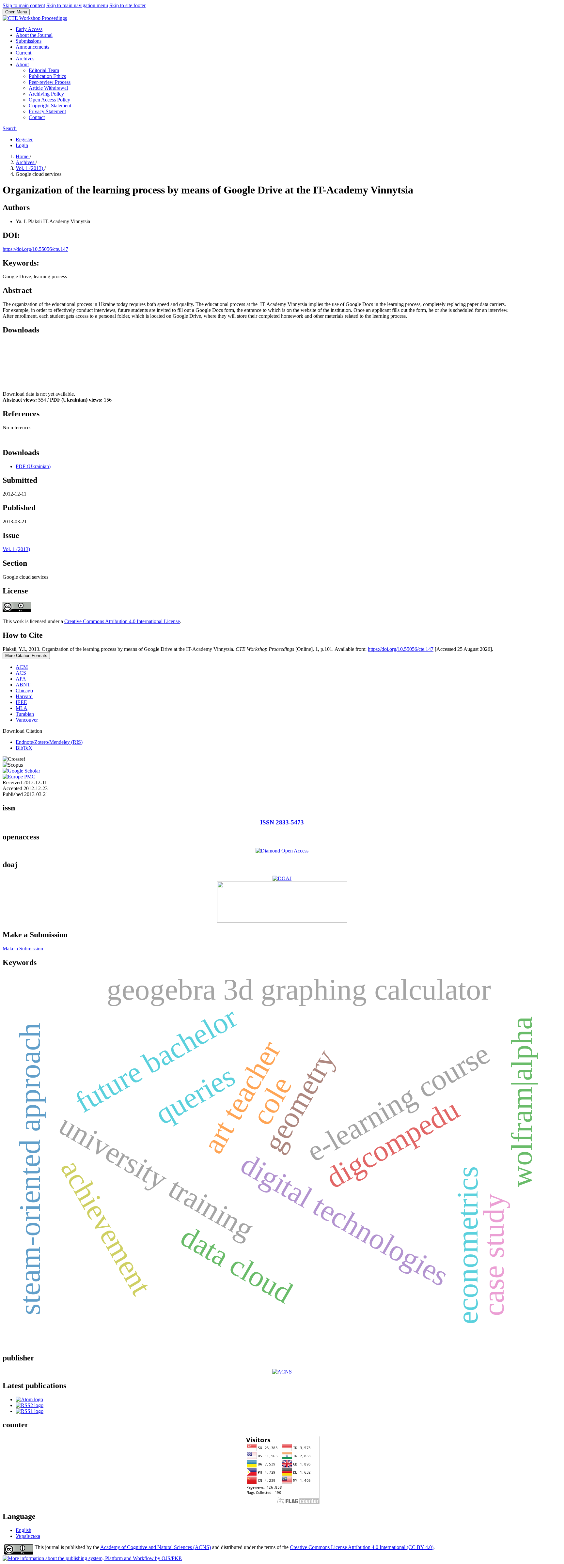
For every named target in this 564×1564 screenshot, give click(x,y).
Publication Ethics (47, 76)
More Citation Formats (26, 655)
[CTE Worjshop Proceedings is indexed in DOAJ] (282, 878)
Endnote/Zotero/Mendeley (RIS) (49, 742)
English (23, 1530)
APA (21, 679)
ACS (21, 673)
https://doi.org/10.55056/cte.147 (35, 249)
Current (23, 52)
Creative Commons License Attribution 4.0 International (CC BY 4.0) (361, 1547)
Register (24, 139)
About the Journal (34, 35)
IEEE (21, 702)
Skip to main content (24, 5)
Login (22, 145)
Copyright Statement (50, 105)
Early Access (29, 29)
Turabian (25, 714)
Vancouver (27, 720)
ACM (22, 667)
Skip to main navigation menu (77, 5)
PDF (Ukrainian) (33, 466)
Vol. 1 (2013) (30, 168)
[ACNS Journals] (282, 850)
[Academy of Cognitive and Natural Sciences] (282, 1371)
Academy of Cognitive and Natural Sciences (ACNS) (155, 1547)
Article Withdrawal (48, 88)
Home (23, 156)
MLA (21, 708)
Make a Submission (23, 948)
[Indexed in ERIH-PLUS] (282, 921)
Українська (28, 1536)
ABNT (23, 684)
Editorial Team (44, 70)
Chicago (24, 690)
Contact (37, 117)
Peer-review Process (49, 82)
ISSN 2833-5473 (282, 822)
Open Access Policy (49, 99)
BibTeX (24, 748)
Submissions (28, 41)
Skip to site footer (127, 5)
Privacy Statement (47, 111)
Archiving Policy (46, 94)
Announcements (32, 47)
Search (10, 128)
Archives (25, 58)
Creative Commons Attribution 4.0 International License (122, 621)
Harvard (24, 696)
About (22, 64)
